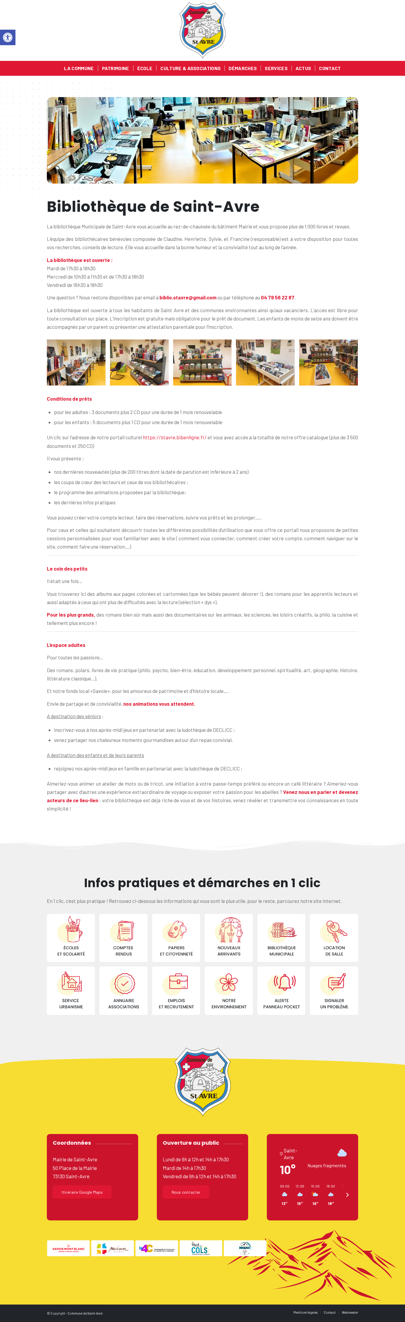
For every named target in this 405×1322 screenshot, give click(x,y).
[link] (7, 37)
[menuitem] (79, 68)
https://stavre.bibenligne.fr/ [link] (175, 437)
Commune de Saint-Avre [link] (85, 1313)
